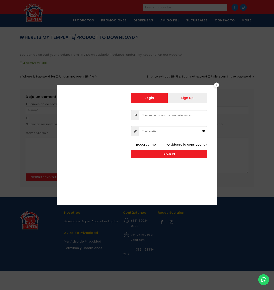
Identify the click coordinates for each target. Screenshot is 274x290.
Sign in (169, 154)
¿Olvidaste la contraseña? (186, 144)
